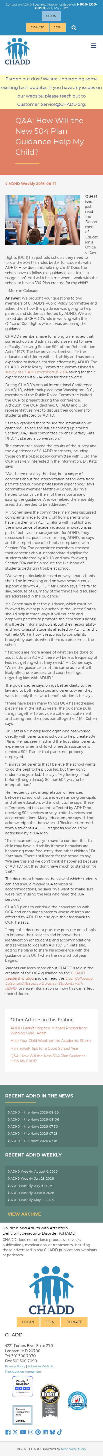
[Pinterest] (38, 1432)
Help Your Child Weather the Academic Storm (50, 1040)
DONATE (74, 1322)
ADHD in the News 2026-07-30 (34, 1126)
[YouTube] (23, 1432)
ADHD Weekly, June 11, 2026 (32, 1193)
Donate (37, 27)
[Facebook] (8, 1432)
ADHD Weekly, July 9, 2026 (31, 1186)
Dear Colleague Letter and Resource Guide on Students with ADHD (48, 983)
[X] (15, 1432)
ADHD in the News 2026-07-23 (34, 1133)
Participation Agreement (23, 1371)
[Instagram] (30, 1432)
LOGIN (28, 1322)
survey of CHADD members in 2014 (36, 372)
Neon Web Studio (73, 1449)
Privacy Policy (15, 1366)
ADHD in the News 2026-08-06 (34, 1119)
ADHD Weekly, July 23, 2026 (32, 1178)
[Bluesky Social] (52, 1432)
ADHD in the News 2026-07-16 (33, 1141)
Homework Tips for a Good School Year (44, 1048)
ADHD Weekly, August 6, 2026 (34, 1171)
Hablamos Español (61, 4)
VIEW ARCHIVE (24, 1214)
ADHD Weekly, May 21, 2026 (32, 1200)
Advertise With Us (40, 1366)
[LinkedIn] (45, 1432)
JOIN (50, 1322)
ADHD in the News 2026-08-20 (34, 1112)
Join (57, 27)
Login (51, 16)
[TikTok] (59, 1432)
